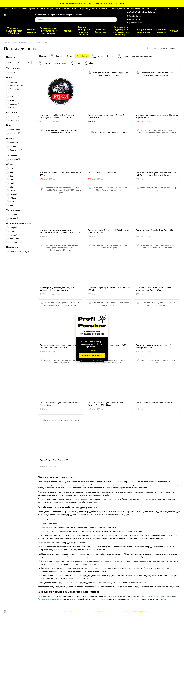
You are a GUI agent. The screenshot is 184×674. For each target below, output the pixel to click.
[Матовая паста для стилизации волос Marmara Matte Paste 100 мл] (157, 264)
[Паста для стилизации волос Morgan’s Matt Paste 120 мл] (109, 322)
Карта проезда (159, 634)
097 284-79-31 (134, 19)
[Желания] (164, 17)
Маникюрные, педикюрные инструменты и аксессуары (121, 31)
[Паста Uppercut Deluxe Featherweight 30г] (157, 379)
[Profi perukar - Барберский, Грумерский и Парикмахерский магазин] (17, 617)
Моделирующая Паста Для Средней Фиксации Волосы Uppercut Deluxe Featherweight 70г (57, 117)
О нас (14, 9)
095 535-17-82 (134, 16)
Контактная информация (28, 9)
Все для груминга (31, 30)
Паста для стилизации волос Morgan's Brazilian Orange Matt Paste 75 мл (58, 346)
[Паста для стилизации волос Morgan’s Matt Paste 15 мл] (61, 379)
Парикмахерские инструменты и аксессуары (49, 30)
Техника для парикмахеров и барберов (14, 30)
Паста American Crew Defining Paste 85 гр (155, 230)
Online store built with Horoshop (14, 668)
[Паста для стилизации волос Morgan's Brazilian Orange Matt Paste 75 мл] (61, 322)
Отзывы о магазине (62, 9)
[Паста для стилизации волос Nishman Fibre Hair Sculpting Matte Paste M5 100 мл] (157, 149)
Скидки (174, 31)
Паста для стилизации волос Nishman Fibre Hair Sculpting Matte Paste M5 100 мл (156, 174)
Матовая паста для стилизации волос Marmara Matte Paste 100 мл (153, 289)
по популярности (167, 48)
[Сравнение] (171, 17)
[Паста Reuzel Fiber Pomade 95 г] (61, 437)
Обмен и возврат (46, 9)
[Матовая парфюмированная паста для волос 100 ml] (109, 264)
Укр (165, 9)
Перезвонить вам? (134, 23)
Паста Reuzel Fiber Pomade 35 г (102, 173)
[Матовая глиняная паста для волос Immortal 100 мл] (61, 149)
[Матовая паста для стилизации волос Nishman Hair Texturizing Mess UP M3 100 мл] (61, 207)
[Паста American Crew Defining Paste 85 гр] (157, 207)
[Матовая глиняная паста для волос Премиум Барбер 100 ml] (157, 91)
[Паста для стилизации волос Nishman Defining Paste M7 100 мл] (109, 379)
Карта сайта (99, 654)
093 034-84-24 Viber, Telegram (142, 12)
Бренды (155, 9)
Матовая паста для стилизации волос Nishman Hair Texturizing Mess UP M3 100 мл (60, 231)
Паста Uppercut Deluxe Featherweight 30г (154, 402)
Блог (74, 9)
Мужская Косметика (100, 30)
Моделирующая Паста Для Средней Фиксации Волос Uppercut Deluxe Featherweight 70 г (57, 290)
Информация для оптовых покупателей (93, 9)
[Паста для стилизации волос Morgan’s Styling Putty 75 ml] (157, 322)
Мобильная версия (13, 634)
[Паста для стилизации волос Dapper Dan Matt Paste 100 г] (109, 91)
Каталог (7, 9)
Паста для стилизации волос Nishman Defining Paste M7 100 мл (105, 403)
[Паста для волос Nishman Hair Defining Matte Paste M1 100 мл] (109, 207)
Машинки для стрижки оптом (138, 9)
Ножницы (67, 31)
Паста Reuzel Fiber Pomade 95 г (54, 460)
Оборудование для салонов (144, 30)
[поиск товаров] (114, 19)
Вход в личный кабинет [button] (103, 615)
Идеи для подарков (161, 30)
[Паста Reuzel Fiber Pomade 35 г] (109, 149)
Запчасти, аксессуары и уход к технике (83, 31)
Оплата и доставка (118, 9)
